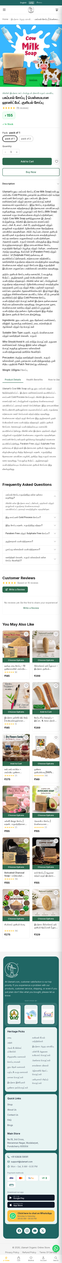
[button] (31, 108)
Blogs (10, 1125)
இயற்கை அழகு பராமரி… (21, 19)
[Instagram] (27, 1231)
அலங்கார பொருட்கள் (41, 1060)
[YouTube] (35, 1231)
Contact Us (12, 1115)
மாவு (9, 1037)
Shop (10, 1104)
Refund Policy (29, 1252)
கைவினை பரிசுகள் (40, 1065)
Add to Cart (27, 161)
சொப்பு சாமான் (13, 1062)
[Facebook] (19, 1231)
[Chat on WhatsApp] (56, 1248)
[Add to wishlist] (57, 161)
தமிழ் (31, 3)
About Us (11, 1109)
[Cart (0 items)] (57, 9)
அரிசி (9, 1042)
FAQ (9, 1120)
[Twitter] (43, 1231)
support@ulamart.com (22, 1161)
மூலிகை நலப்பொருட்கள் (17, 1087)
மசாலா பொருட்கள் (15, 1077)
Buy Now (31, 172)
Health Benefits (34, 379)
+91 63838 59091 (19, 1156)
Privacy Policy (12, 1252)
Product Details (13, 379)
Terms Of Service (48, 1252)
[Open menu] (4, 10)
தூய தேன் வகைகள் (16, 1067)
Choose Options (16, 660)
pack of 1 (10, 138)
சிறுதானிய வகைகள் (16, 1056)
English (23, 3)
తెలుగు (39, 3)
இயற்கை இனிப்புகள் (16, 1082)
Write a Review (17, 589)
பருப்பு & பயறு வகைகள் (17, 1072)
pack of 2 (26, 138)
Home (5, 19)
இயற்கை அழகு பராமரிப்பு (43, 1046)
